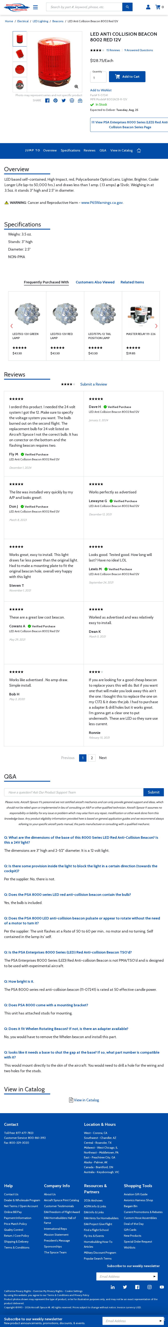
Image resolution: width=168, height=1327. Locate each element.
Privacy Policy (81, 1295)
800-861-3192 (37, 1138)
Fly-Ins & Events (94, 1236)
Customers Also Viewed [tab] (95, 282)
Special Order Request (138, 1241)
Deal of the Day (134, 1224)
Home (9, 21)
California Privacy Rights (17, 1291)
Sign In (148, 7)
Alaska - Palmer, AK (96, 1162)
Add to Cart (130, 76)
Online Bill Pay (13, 1212)
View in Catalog (121, 150)
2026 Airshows (93, 1200)
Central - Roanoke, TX (97, 1143)
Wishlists (129, 1247)
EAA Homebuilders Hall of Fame (60, 1220)
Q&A (103, 150)
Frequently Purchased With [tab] (46, 282)
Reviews (89, 150)
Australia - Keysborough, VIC (101, 1172)
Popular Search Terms (98, 1258)
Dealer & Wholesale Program (22, 1200)
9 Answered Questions (138, 50)
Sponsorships (53, 1246)
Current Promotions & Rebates (143, 1212)
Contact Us (11, 1194)
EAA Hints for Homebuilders (101, 1218)
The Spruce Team (55, 1252)
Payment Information (17, 1218)
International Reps (55, 1229)
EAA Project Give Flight (98, 1224)
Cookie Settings (73, 1291)
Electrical (22, 21)
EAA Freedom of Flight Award (62, 1212)
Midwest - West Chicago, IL (101, 1147)
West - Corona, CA (95, 1133)
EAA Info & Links (94, 1212)
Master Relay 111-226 (141, 334)
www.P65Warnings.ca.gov (102, 203)
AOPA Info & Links (95, 1206)
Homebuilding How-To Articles (98, 1244)
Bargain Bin (130, 1206)
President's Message (57, 1240)
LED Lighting (40, 21)
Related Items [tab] (132, 282)
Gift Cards (130, 1230)
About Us (50, 1194)
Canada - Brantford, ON (98, 1167)
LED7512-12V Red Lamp (61, 336)
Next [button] (156, 326)
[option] (54, 62)
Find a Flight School (96, 1230)
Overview (50, 150)
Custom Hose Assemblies (140, 1218)
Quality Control (13, 1230)
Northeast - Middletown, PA (101, 1152)
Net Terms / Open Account (21, 1206)
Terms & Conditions (17, 1247)
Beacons (58, 21)
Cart (163, 7)
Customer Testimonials (59, 1206)
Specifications (70, 150)
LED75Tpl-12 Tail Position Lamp (99, 336)
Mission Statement (56, 1234)
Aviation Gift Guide (136, 1194)
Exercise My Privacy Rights (47, 1291)
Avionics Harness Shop (138, 1200)
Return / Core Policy (16, 1236)
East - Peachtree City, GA (99, 1157)
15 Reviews (113, 50)
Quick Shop (27, 354)
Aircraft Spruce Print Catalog (61, 1200)
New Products (132, 1236)
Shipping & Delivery (16, 1241)
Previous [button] (11, 326)
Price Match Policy (15, 1224)
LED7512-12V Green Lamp (25, 336)
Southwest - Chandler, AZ (100, 1138)
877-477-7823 (24, 1133)
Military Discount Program (100, 1252)
